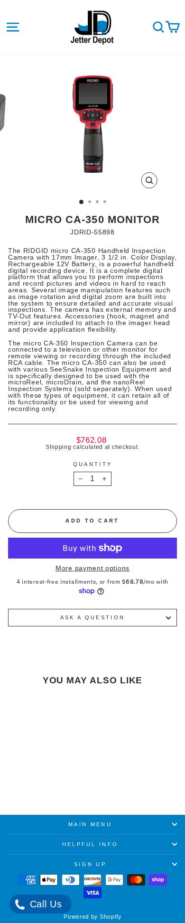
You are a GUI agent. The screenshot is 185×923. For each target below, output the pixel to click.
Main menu (90, 824)
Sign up (90, 864)
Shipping (59, 447)
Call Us (44, 904)
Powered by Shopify (92, 917)
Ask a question (92, 617)
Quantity (92, 464)
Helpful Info (90, 844)
